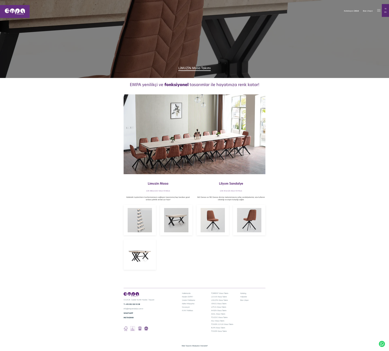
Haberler (243, 297)
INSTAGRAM (129, 317)
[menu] (379, 10)
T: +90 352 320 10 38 (132, 304)
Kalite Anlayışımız (188, 303)
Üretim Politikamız (188, 300)
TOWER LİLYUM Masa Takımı (222, 324)
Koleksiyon (351, 11)
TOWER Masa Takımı (219, 331)
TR (385, 9)
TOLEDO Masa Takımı (219, 317)
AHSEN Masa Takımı (218, 310)
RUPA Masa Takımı (218, 328)
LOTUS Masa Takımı (218, 307)
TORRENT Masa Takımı (219, 293)
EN (385, 12)
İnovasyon (186, 307)
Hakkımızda (186, 293)
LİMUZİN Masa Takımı (219, 300)
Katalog (243, 293)
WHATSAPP (128, 313)
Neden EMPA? (187, 297)
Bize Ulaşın (368, 11)
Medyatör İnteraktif (199, 346)
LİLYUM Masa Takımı (219, 297)
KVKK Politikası (187, 310)
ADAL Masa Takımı (218, 314)
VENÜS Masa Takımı (218, 303)
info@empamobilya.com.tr (133, 309)
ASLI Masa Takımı (217, 321)
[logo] (15, 11)
